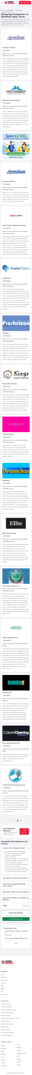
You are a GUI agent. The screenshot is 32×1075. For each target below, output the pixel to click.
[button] (28, 906)
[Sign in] (16, 2)
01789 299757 (6, 483)
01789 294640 (7, 103)
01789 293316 (6, 50)
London (18, 1065)
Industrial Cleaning (5, 1021)
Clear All (25, 906)
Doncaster (3, 1066)
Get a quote (4, 980)
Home (2, 974)
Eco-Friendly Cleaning (6, 1035)
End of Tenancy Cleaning (7, 1012)
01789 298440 (6, 336)
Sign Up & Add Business (16, 919)
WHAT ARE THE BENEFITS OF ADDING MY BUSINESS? (15, 899)
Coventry (3, 1063)
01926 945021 (6, 788)
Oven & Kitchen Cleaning (7, 1032)
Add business (24, 831)
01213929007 (6, 695)
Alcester (4, 643)
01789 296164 (6, 228)
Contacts (3, 983)
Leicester (19, 1059)
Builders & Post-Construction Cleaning (10, 1018)
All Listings (3, 977)
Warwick (4, 749)
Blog (2, 986)
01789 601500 (6, 386)
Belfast (2, 1046)
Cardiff (3, 1060)
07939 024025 (7, 437)
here (9, 851)
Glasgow (19, 1050)
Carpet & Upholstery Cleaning (8, 1010)
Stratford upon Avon (7, 53)
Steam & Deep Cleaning (7, 1024)
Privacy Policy (4, 994)
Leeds (18, 1056)
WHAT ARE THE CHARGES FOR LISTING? (15, 878)
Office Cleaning (5, 1027)
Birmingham (4, 1048)
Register (3, 989)
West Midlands (23, 53)
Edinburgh (19, 1047)
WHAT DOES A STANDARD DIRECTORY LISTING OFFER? (14, 885)
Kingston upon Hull (21, 1053)
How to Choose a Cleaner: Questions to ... (16, 932)
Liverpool (19, 1062)
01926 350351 (6, 746)
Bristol (2, 1057)
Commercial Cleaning (6, 1007)
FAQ (2, 992)
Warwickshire (16, 53)
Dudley (18, 1045)
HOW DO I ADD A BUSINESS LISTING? (14, 848)
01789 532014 (6, 536)
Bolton (2, 1051)
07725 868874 (6, 640)
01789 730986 (6, 281)
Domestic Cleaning (5, 1004)
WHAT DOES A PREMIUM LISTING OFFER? (15, 892)
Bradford (3, 1054)
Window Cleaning (5, 1015)
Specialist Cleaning (5, 1030)
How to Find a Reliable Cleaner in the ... (16, 939)
